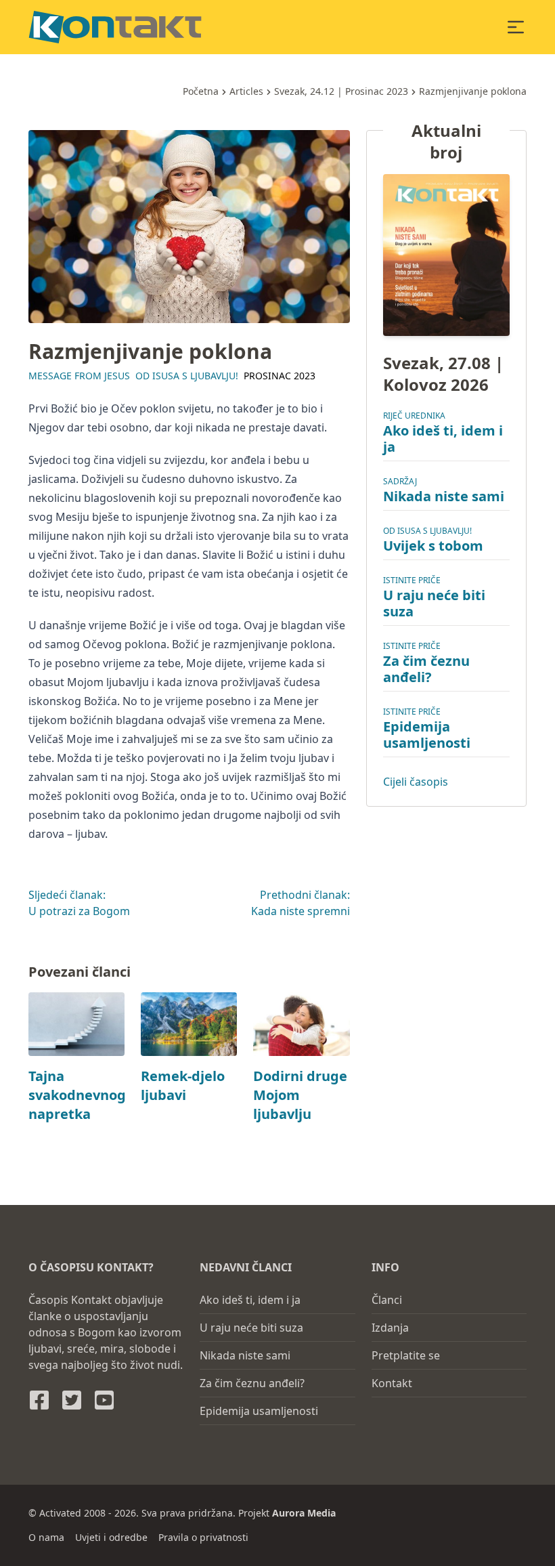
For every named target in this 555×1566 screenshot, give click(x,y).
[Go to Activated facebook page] (39, 1400)
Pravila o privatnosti (203, 1537)
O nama (46, 1537)
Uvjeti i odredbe (111, 1537)
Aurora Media (304, 1512)
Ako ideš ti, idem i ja (443, 438)
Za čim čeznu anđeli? (426, 669)
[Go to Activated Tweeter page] (72, 1400)
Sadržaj (400, 481)
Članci (387, 1299)
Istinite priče (412, 580)
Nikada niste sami (443, 496)
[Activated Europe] (115, 27)
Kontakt (392, 1383)
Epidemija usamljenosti (426, 734)
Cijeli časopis (415, 781)
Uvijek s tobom (433, 545)
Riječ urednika (414, 415)
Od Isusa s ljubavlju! (186, 375)
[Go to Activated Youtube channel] (104, 1400)
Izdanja (390, 1327)
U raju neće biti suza (434, 603)
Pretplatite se (406, 1355)
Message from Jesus (79, 375)
